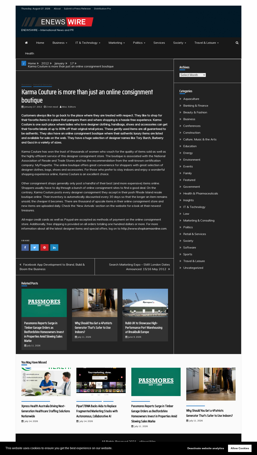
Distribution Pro (102, 8)
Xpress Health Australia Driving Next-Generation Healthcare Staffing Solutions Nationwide (45, 411)
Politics (138, 42)
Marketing (115, 42)
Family (187, 173)
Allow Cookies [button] (240, 448)
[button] (113, 448)
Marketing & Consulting (198, 220)
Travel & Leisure (205, 42)
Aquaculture (191, 99)
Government (191, 186)
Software (189, 247)
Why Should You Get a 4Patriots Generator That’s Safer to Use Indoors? (93, 327)
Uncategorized (193, 268)
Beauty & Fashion (195, 112)
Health (29, 53)
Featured (189, 180)
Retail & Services (42, 84)
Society (178, 42)
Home (40, 42)
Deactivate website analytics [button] (205, 448)
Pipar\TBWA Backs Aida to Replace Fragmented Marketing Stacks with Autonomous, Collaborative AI (97, 411)
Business (58, 42)
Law (186, 213)
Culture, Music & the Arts (200, 139)
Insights (188, 200)
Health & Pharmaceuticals (200, 193)
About (57, 8)
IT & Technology (86, 42)
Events (188, 166)
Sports (187, 254)
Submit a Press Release (77, 8)
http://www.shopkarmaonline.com (144, 228)
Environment (191, 159)
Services (159, 42)
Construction (191, 132)
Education (190, 146)
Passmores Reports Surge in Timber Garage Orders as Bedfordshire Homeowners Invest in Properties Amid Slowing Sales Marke (44, 331)
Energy (188, 153)
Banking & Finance (195, 105)
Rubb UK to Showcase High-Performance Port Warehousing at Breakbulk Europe (143, 327)
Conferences (192, 126)
